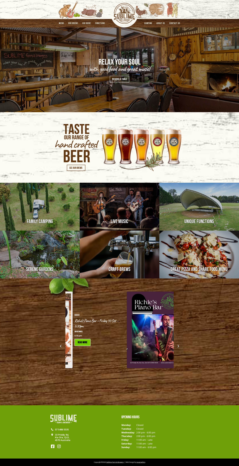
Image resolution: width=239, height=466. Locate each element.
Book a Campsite (119, 79)
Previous (61, 347)
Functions (100, 23)
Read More (95, 342)
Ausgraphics (141, 462)
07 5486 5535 (62, 429)
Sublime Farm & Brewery (115, 462)
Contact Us (174, 23)
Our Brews (73, 23)
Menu (61, 23)
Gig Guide (86, 23)
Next (178, 347)
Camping (148, 23)
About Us (160, 23)
